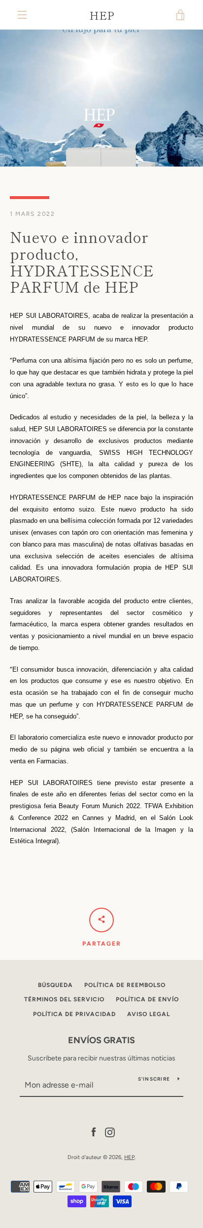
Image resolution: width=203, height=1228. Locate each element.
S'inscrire (154, 1079)
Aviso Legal (148, 1014)
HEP (101, 14)
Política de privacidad (74, 1014)
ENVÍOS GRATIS (101, 1040)
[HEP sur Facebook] (94, 1131)
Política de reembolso (125, 985)
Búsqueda (55, 985)
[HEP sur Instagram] (110, 1131)
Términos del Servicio (64, 999)
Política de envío (147, 999)
